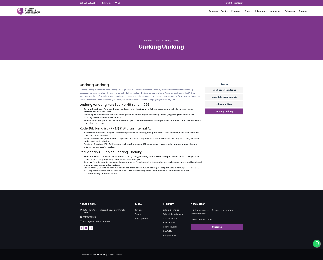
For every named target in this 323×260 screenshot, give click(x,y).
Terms (138, 214)
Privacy (138, 210)
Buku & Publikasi (224, 104)
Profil (224, 11)
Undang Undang (224, 111)
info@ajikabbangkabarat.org (96, 221)
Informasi (260, 11)
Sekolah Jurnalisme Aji (173, 214)
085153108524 (90, 3)
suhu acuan (100, 254)
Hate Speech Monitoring (224, 90)
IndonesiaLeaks (170, 226)
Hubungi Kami (141, 218)
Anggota (275, 11)
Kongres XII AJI (169, 235)
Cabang (303, 11)
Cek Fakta (167, 231)
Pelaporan (290, 11)
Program (235, 11)
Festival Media (169, 222)
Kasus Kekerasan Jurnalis (224, 97)
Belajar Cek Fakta (171, 210)
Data (248, 11)
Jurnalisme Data (170, 218)
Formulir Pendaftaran (233, 3)
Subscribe (217, 227)
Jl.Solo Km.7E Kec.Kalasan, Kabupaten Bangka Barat (104, 211)
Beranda (213, 11)
